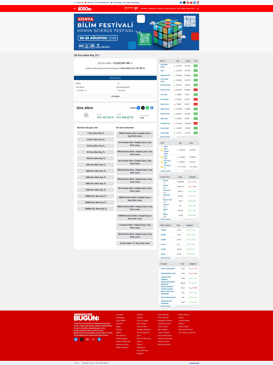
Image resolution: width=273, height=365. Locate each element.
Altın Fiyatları (163, 329)
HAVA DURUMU (117, 2)
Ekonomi (119, 323)
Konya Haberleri (143, 332)
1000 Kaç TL (96, 171)
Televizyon (141, 347)
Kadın (139, 341)
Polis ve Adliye (142, 320)
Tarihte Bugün (121, 338)
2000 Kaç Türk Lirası (134, 153)
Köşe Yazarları (163, 314)
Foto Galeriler (163, 317)
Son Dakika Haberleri (187, 332)
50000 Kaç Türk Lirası (135, 198)
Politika (140, 314)
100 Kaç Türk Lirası (135, 235)
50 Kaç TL (96, 152)
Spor (139, 335)
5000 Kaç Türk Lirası (134, 208)
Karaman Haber (122, 344)
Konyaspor (120, 317)
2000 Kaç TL (96, 177)
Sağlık (118, 326)
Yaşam (139, 344)
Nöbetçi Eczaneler (165, 338)
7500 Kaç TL (96, 189)
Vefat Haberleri (122, 347)
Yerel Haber (141, 323)
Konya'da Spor (143, 350)
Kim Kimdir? (121, 335)
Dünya (139, 317)
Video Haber (142, 326)
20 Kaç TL (96, 145)
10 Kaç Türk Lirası (134, 143)
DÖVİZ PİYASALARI (103, 2)
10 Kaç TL (96, 139)
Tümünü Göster (165, 137)
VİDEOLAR (90, 2)
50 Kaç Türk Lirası (134, 189)
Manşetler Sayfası (165, 320)
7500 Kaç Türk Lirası (134, 171)
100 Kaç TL (95, 158)
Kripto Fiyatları (164, 332)
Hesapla (115, 96)
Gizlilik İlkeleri (184, 320)
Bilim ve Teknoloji (144, 338)
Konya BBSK (121, 320)
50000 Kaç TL (95, 202)
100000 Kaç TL (96, 208)
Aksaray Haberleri (123, 341)
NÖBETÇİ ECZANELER (132, 2)
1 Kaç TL (95, 133)
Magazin (140, 353)
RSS (77, 363)
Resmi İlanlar (184, 314)
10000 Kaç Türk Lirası (135, 134)
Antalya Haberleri (144, 329)
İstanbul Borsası (164, 323)
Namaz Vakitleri (164, 344)
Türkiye (119, 329)
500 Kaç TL (95, 164)
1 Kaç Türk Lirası (135, 226)
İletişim (181, 323)
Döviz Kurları (163, 326)
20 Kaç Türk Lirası (134, 162)
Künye (181, 317)
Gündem (119, 314)
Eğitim (118, 332)
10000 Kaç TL (95, 196)
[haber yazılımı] (194, 363)
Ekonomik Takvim (165, 335)
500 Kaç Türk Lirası (135, 180)
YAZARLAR (79, 2)
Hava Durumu (163, 341)
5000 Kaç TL (96, 183)
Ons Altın (84, 55)
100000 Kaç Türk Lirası (135, 217)
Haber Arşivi (183, 326)
